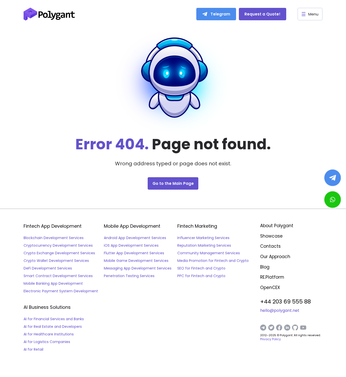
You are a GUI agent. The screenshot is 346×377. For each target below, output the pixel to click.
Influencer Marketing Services (203, 237)
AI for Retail (33, 349)
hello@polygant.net (279, 310)
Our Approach (275, 257)
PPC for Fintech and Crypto (201, 275)
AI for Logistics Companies (47, 341)
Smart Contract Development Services (58, 275)
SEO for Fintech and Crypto (201, 268)
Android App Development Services (135, 237)
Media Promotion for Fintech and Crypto (213, 260)
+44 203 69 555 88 (285, 302)
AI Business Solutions (47, 307)
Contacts (270, 246)
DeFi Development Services (48, 268)
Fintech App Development (53, 226)
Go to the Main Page (173, 183)
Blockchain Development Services (54, 237)
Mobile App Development (132, 226)
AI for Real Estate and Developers (53, 326)
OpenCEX (270, 287)
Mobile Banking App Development (53, 283)
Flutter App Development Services (134, 253)
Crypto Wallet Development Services (56, 260)
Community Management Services (208, 253)
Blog (265, 267)
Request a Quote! (262, 14)
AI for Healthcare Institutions (49, 334)
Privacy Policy (270, 339)
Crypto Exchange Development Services (59, 253)
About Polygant (276, 226)
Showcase (271, 236)
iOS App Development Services (131, 245)
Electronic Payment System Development (61, 291)
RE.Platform (272, 277)
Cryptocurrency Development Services (58, 245)
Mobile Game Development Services (136, 260)
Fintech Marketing (197, 226)
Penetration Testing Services (129, 275)
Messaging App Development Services (137, 268)
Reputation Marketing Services (204, 245)
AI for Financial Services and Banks (54, 318)
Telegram (220, 14)
